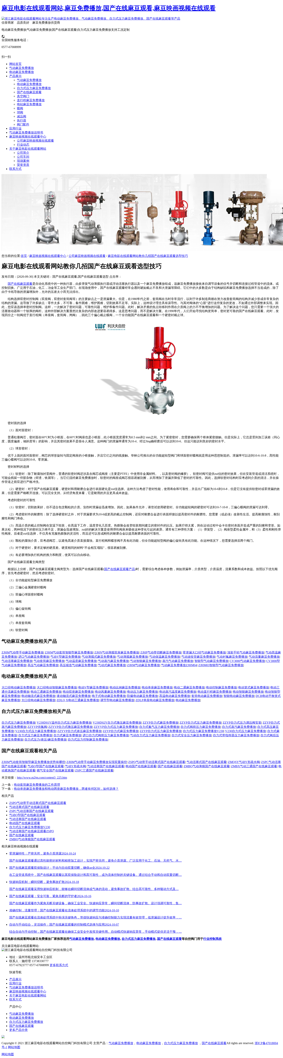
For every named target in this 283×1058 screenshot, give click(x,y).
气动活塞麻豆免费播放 (17, 661)
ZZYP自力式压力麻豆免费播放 (200, 722)
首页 (24, 255)
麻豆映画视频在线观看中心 (47, 255)
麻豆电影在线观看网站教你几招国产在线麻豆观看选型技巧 (148, 255)
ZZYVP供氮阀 (37, 726)
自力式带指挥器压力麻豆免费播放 (236, 735)
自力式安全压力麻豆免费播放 (192, 735)
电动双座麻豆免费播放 (78, 691)
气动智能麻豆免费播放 (145, 661)
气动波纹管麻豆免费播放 (198, 656)
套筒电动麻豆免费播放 (206, 696)
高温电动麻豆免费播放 (174, 696)
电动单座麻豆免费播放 (157, 687)
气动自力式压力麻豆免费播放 (150, 735)
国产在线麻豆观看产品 (119, 569)
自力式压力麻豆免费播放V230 (203, 731)
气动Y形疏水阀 (75, 766)
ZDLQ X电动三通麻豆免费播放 (78, 700)
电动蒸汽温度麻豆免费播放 (177, 691)
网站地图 (14, 1047)
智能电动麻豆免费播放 (239, 696)
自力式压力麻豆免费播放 (18, 722)
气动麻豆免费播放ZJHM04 (179, 665)
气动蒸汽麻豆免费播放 (113, 661)
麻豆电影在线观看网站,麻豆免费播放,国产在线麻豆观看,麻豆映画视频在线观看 (109, 8)
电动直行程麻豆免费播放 (214, 691)
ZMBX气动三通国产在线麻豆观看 (254, 766)
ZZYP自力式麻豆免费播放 (160, 722)
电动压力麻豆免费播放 (142, 691)
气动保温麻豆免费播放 (164, 656)
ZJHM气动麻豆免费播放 (143, 665)
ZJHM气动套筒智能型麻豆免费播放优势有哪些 (33, 762)
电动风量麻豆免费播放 (110, 691)
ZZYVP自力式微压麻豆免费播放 (70, 726)
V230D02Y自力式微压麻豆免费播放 (117, 722)
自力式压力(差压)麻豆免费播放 (45, 739)
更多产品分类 (18, 1029)
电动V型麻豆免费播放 (93, 687)
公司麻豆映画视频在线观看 (87, 255)
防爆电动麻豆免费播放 (142, 696)
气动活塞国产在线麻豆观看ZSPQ (31, 831)
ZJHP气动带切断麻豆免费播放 (160, 652)
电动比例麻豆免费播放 (125, 687)
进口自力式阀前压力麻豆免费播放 (106, 735)
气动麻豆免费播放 (81, 938)
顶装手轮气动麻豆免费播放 (245, 652)
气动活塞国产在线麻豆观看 (105, 766)
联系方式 (15, 999)
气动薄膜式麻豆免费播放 (99, 656)
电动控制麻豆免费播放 (221, 687)
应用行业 (15, 983)
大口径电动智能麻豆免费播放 (57, 687)
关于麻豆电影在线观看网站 (27, 995)
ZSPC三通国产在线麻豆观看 (94, 770)
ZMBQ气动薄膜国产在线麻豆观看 (207, 766)
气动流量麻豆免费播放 (264, 656)
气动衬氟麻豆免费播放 (232, 656)
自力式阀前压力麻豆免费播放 (201, 726)
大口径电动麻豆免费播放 (18, 687)
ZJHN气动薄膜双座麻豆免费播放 (116, 652)
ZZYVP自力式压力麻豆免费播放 (116, 726)
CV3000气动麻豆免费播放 (247, 661)
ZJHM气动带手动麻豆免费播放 (23, 652)
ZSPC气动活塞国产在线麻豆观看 (31, 811)
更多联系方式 (59, 965)
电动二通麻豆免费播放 (189, 687)
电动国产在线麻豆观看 (141, 766)
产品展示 (15, 979)
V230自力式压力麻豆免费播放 (35, 731)
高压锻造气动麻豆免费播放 (78, 665)
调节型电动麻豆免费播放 (117, 700)
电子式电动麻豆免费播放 (109, 696)
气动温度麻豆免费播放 (81, 661)
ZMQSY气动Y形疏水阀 (244, 762)
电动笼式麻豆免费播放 (253, 687)
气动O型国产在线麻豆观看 (46, 766)
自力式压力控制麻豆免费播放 (88, 739)
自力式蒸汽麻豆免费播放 (239, 726)
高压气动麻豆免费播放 (43, 665)
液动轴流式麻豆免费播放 (73, 696)
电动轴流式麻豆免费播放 (38, 696)
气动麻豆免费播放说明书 (26, 987)
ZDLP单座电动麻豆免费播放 (155, 700)
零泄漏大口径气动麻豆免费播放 (204, 652)
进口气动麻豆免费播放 (33, 656)
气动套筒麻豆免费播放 (49, 661)
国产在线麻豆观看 (20, 283)
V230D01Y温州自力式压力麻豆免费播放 (64, 722)
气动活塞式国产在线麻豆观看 (207, 762)
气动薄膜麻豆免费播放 (132, 656)
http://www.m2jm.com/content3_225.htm (42, 777)
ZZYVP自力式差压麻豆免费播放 (79, 731)
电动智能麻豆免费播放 (248, 691)
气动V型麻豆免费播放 (65, 656)
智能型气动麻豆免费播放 (211, 661)
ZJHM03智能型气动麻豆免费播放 (220, 665)
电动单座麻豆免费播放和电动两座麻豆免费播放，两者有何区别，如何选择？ (66, 788)
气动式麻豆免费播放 (112, 665)
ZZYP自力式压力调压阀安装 (242, 722)
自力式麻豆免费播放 (67, 735)
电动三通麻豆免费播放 (46, 691)
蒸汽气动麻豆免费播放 (177, 661)
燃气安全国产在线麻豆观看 (55, 770)
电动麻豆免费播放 (188, 700)
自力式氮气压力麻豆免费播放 (159, 726)
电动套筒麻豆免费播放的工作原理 (37, 784)
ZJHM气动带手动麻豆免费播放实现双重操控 (96, 762)
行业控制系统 (212, 938)
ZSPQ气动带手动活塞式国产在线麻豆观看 (156, 762)
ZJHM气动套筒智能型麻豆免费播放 (69, 652)
